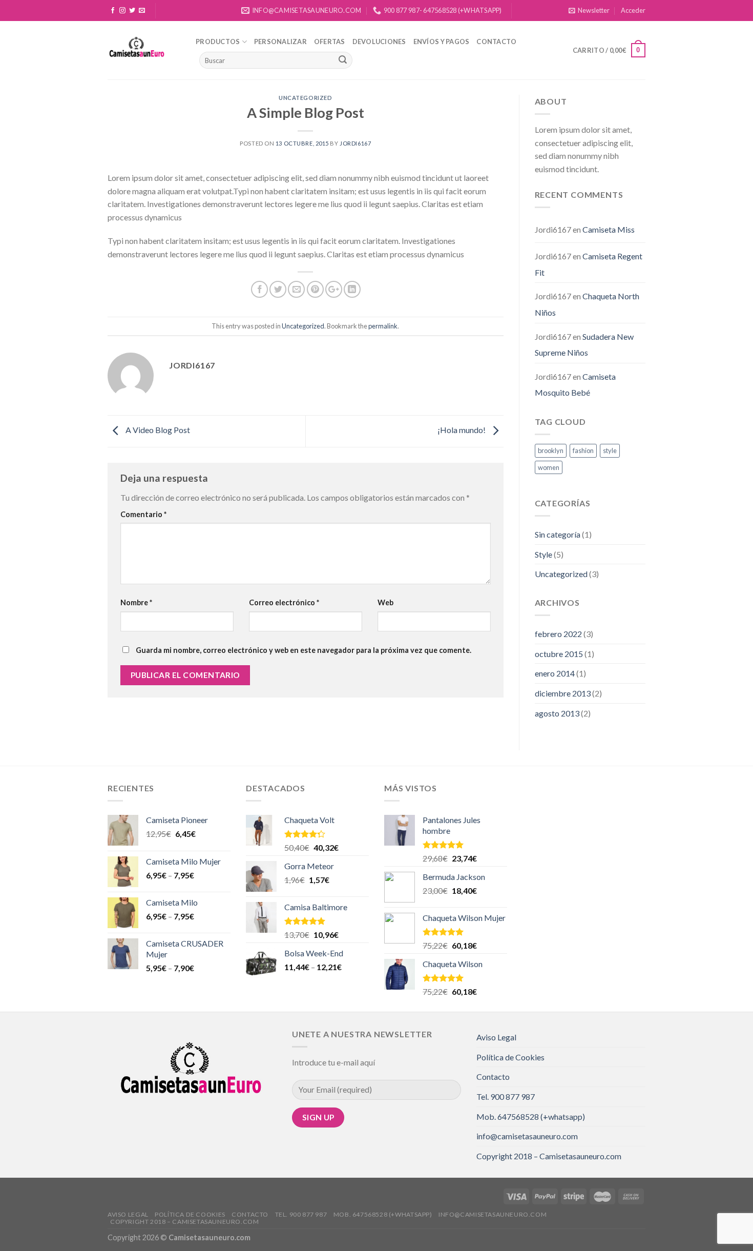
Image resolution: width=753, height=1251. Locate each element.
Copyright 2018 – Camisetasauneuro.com (548, 1156)
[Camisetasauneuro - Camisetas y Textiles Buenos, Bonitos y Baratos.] (144, 50)
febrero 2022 (558, 634)
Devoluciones (379, 41)
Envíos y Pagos (441, 41)
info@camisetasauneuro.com (527, 1136)
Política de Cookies (510, 1057)
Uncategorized (305, 97)
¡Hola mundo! (462, 430)
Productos (218, 41)
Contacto (496, 41)
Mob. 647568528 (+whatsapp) (530, 1116)
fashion (583, 450)
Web (385, 602)
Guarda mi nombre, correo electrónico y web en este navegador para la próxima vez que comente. (303, 650)
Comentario (143, 514)
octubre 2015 (559, 654)
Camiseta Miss (608, 229)
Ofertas (329, 41)
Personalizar (280, 41)
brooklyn (550, 450)
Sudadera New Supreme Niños (584, 345)
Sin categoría (557, 534)
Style (543, 554)
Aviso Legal (496, 1037)
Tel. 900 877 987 (505, 1096)
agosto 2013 (557, 713)
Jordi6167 (355, 143)
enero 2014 (555, 673)
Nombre (136, 602)
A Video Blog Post (157, 430)
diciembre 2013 (563, 693)
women (548, 467)
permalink (383, 326)
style (610, 450)
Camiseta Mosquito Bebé (575, 385)
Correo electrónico (284, 602)
